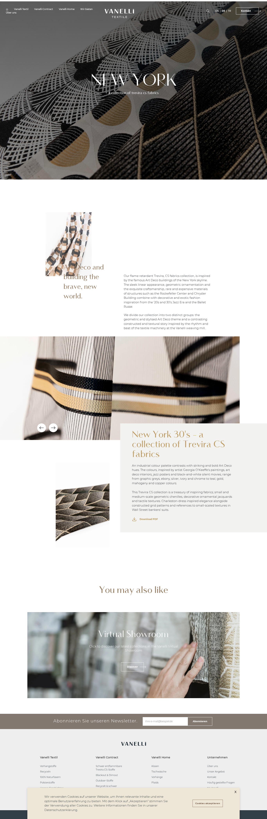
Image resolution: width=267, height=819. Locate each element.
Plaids (155, 782)
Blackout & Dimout (107, 775)
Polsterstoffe (47, 782)
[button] (119, 11)
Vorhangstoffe (48, 766)
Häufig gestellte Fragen (221, 782)
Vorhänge (157, 777)
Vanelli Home (66, 9)
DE (223, 10)
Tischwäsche (158, 771)
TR (229, 10)
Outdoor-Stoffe (104, 780)
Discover (132, 666)
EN (217, 10)
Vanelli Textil (21, 9)
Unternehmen (217, 757)
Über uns (11, 12)
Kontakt (211, 777)
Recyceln (45, 771)
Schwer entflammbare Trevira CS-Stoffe (109, 768)
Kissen (155, 766)
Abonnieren (200, 721)
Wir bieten (86, 9)
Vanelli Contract (43, 9)
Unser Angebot (216, 771)
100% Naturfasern (50, 777)
